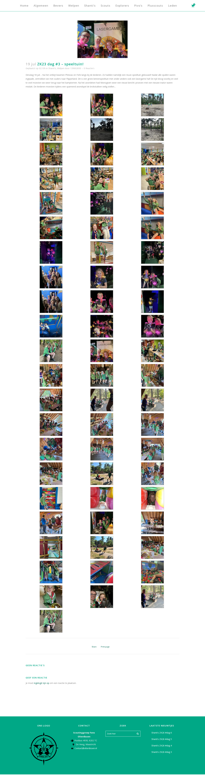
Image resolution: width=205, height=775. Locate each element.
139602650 (75, 68)
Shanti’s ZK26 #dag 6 (161, 732)
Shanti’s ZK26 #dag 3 (161, 752)
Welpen (60, 68)
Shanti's (52, 68)
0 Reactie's (89, 68)
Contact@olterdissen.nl (86, 748)
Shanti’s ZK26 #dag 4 (161, 745)
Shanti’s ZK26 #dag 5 (161, 739)
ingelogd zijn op (41, 683)
